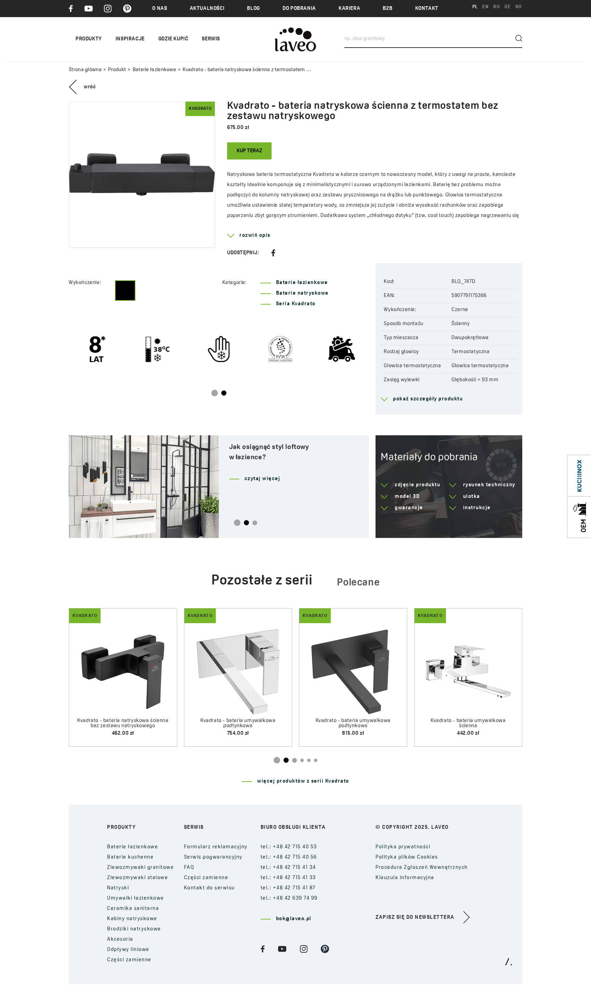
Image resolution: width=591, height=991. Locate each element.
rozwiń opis (255, 235)
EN (485, 7)
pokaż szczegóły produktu (428, 399)
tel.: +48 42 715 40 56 (289, 857)
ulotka (471, 496)
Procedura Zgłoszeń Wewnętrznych (422, 867)
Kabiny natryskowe (132, 919)
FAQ (189, 867)
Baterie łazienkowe (154, 70)
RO (518, 7)
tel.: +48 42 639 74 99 (289, 898)
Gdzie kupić (173, 39)
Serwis (211, 39)
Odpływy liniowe (128, 949)
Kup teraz (249, 151)
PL (475, 7)
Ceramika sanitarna (133, 908)
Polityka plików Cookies (407, 857)
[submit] (518, 38)
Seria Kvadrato (296, 304)
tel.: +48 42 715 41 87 (288, 888)
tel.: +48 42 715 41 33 (288, 877)
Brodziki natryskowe (134, 929)
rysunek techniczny (489, 485)
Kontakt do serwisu (209, 888)
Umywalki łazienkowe (135, 898)
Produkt (117, 70)
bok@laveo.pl (294, 919)
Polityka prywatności (403, 847)
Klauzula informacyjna (405, 877)
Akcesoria (120, 939)
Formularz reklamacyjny (216, 847)
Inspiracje (130, 39)
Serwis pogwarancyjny (213, 857)
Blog (253, 8)
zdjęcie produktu (417, 485)
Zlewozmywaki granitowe (140, 867)
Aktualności (207, 8)
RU (496, 7)
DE (507, 7)
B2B (387, 8)
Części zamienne (129, 960)
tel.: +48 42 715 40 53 (289, 847)
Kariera (349, 8)
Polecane (358, 583)
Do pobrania (299, 8)
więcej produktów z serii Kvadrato (303, 781)
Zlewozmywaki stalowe (137, 877)
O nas (159, 8)
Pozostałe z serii (262, 581)
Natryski (118, 888)
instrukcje (477, 508)
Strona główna (85, 70)
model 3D (407, 496)
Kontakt (426, 8)
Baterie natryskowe (302, 293)
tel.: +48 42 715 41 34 (288, 867)
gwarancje (409, 508)
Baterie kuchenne (130, 857)
